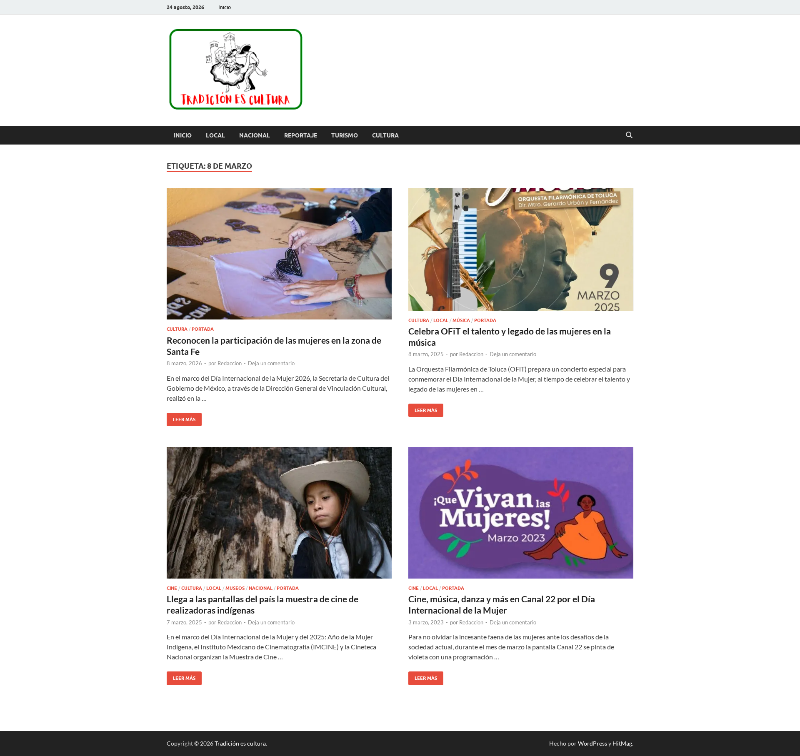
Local (215, 135)
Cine (172, 588)
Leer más (181, 417)
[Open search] (629, 135)
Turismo (344, 135)
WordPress (592, 743)
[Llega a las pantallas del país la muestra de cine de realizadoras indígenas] (279, 513)
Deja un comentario (271, 363)
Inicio (224, 7)
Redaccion (230, 363)
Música (461, 320)
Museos (235, 588)
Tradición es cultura (240, 743)
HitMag (622, 743)
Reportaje (300, 135)
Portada (203, 329)
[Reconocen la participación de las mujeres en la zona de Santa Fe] (279, 254)
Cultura (385, 135)
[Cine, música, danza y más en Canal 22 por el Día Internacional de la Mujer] (520, 513)
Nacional (254, 135)
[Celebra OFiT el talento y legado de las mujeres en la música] (520, 249)
